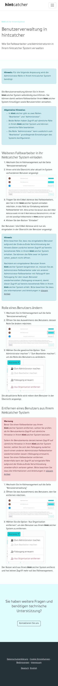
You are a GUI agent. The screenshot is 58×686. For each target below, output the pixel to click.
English (33, 668)
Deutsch (25, 668)
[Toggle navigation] (52, 5)
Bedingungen (22, 663)
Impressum (36, 663)
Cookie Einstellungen (40, 659)
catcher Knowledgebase (13, 22)
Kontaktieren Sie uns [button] (29, 623)
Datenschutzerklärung (17, 659)
